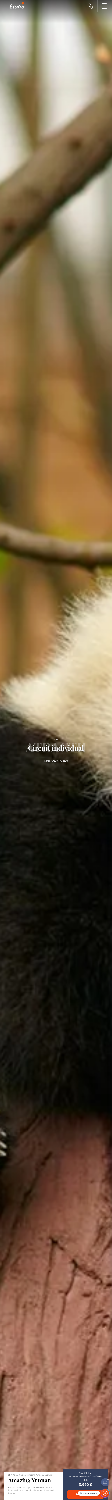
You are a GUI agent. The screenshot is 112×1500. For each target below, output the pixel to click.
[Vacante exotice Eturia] (16, 5)
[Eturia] (9, 1475)
